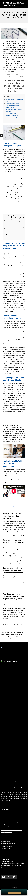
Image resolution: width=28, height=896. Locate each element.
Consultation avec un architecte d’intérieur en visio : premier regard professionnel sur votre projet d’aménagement (12, 865)
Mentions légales (5, 859)
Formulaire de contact (6, 848)
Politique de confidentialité (7, 861)
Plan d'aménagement (7, 624)
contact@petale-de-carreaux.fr (8, 843)
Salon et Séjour (13, 628)
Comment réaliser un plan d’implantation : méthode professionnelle (12, 105)
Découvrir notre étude (14, 893)
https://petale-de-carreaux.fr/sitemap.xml (10, 854)
